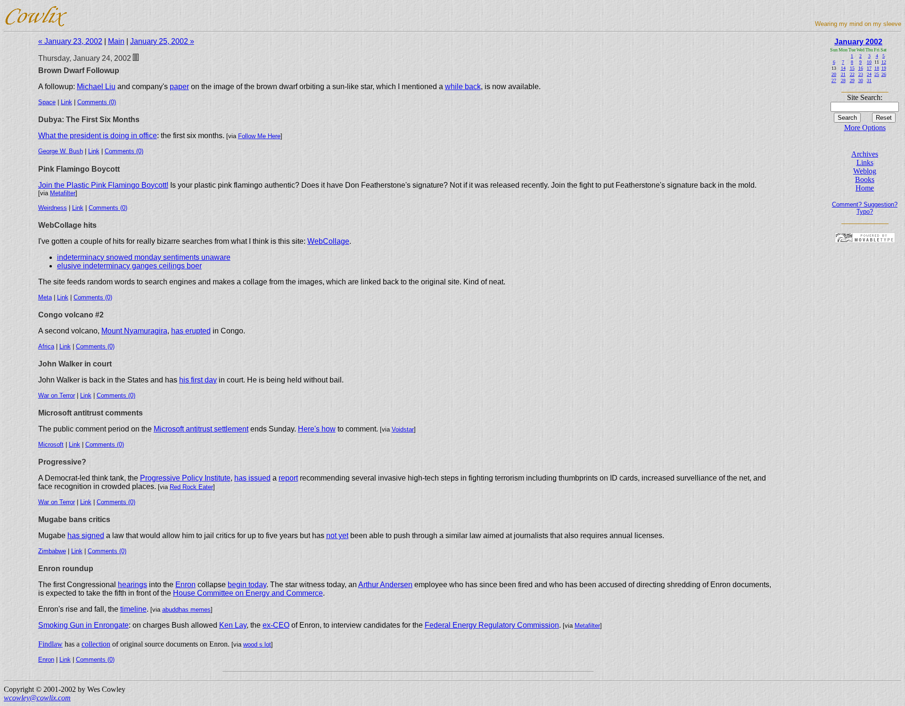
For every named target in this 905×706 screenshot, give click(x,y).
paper (179, 87)
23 (860, 74)
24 (869, 74)
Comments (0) (96, 102)
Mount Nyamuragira (134, 331)
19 (883, 68)
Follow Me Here (259, 136)
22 (852, 74)
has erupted (191, 331)
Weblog (864, 171)
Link (66, 102)
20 (833, 74)
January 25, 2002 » (162, 41)
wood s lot (257, 644)
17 (869, 68)
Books (864, 179)
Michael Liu (96, 87)
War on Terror (56, 395)
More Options (865, 128)
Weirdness (52, 207)
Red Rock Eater (191, 486)
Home (865, 188)
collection (96, 644)
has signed (85, 536)
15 (852, 68)
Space (47, 102)
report (288, 478)
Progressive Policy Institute (185, 478)
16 (860, 68)
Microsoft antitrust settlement (201, 429)
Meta (45, 297)
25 (876, 74)
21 (843, 74)
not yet (337, 536)
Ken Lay (233, 625)
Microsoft (51, 444)
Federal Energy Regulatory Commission (492, 625)
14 (843, 68)
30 (860, 80)
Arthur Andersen (385, 585)
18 (876, 68)
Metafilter (62, 193)
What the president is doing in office (97, 136)
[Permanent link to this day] (136, 58)
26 (883, 74)
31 (869, 80)
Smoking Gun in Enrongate (83, 625)
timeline (133, 609)
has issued (252, 478)
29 (852, 80)
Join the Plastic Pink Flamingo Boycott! (103, 185)
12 (883, 62)
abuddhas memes (186, 609)
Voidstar (403, 429)
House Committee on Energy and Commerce (248, 593)
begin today (247, 585)
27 (833, 80)
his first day (198, 380)
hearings (132, 585)
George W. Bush (60, 151)
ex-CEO (276, 625)
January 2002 (858, 42)
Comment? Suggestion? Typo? (864, 208)
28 (843, 80)
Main (116, 41)
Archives (864, 154)
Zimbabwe (52, 551)
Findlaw (50, 644)
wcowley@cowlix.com (37, 698)
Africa (46, 346)
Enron (185, 585)
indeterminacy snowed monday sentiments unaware (143, 257)
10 (869, 62)
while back (463, 87)
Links (864, 162)
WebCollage (328, 241)
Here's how (317, 429)
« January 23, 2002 (70, 41)
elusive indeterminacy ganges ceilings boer (129, 266)
